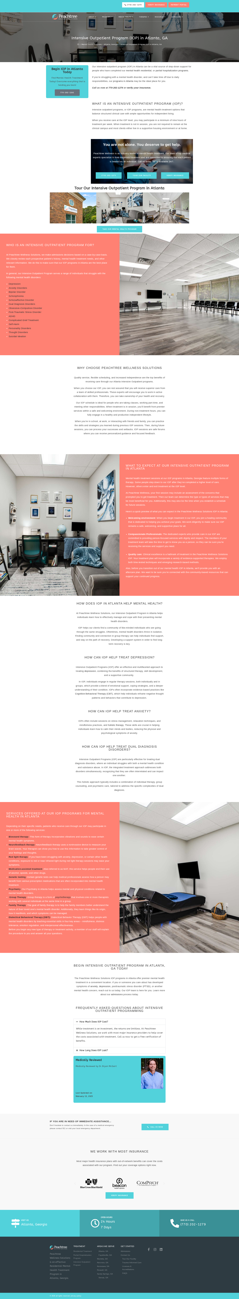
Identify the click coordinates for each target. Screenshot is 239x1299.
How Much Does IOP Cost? (93, 1021)
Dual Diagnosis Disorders (22, 304)
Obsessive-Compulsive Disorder (25, 308)
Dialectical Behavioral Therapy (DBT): (30, 917)
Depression (15, 284)
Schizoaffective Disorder (21, 300)
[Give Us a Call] (175, 1223)
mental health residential (138, 70)
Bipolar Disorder (17, 292)
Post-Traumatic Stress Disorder (25, 312)
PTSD (147, 986)
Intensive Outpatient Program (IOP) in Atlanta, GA (141, 44)
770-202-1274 (116, 88)
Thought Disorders (18, 332)
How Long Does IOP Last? (93, 1050)
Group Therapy (17, 897)
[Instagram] (154, 1249)
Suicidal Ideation (17, 336)
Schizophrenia (16, 296)
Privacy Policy (76, 1296)
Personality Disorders (20, 328)
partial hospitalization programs (172, 70)
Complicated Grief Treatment (24, 320)
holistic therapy (115, 725)
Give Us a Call (187, 1220)
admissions (117, 994)
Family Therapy (17, 905)
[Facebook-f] (148, 1249)
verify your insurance (138, 88)
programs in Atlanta (122, 81)
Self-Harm (14, 324)
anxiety (94, 986)
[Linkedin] (161, 1249)
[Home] (78, 44)
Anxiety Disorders (18, 288)
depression (90, 671)
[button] (52, 208)
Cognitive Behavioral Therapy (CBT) (94, 694)
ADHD (12, 316)
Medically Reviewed (89, 1060)
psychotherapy (63, 897)
